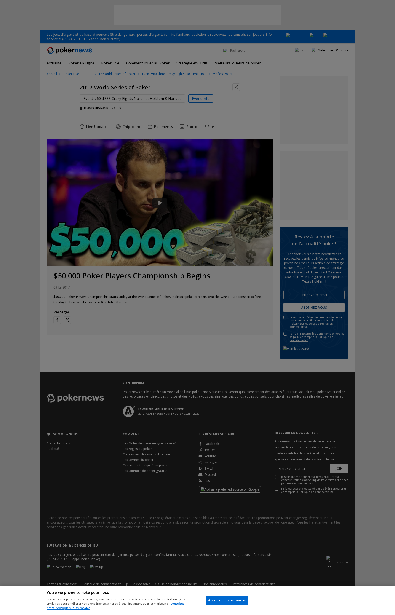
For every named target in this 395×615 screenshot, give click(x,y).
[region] (197, 600)
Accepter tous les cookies (227, 600)
